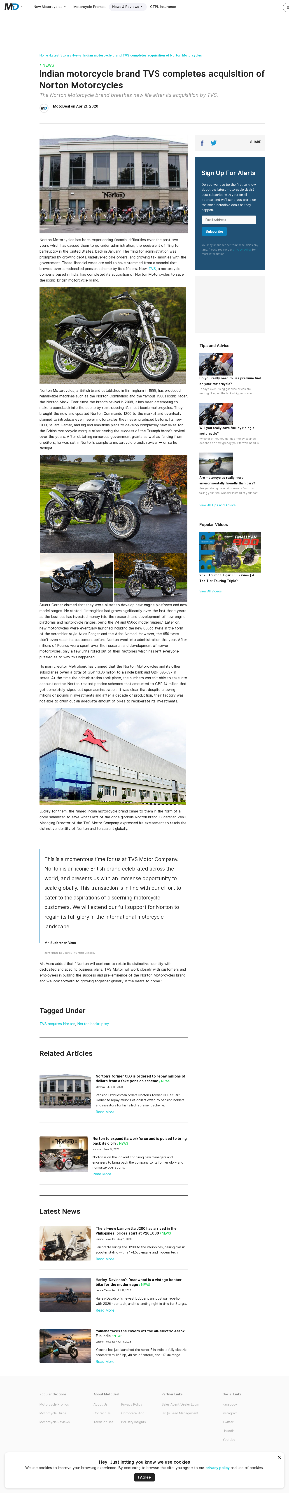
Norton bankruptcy (93, 1024)
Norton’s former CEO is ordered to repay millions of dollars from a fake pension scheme (141, 1078)
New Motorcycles (48, 7)
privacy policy (217, 1468)
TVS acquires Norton (57, 1024)
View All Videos (210, 591)
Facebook (230, 1404)
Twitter (228, 1422)
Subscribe (214, 231)
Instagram (230, 1413)
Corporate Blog (132, 1413)
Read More (105, 1112)
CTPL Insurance (163, 7)
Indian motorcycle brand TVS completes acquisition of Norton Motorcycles (142, 55)
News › (78, 55)
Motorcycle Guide (53, 1413)
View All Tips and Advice (217, 505)
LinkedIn (229, 1431)
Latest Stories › (61, 55)
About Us (100, 1404)
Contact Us (102, 1413)
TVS (152, 269)
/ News (47, 65)
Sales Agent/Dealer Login (180, 1404)
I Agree (144, 1477)
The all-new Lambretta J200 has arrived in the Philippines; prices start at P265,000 (136, 1230)
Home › (45, 55)
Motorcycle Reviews (55, 1422)
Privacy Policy (131, 1404)
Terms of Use (103, 1422)
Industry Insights (133, 1422)
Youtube (229, 1439)
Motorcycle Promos (89, 7)
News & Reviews (126, 7)
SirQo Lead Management (180, 1413)
